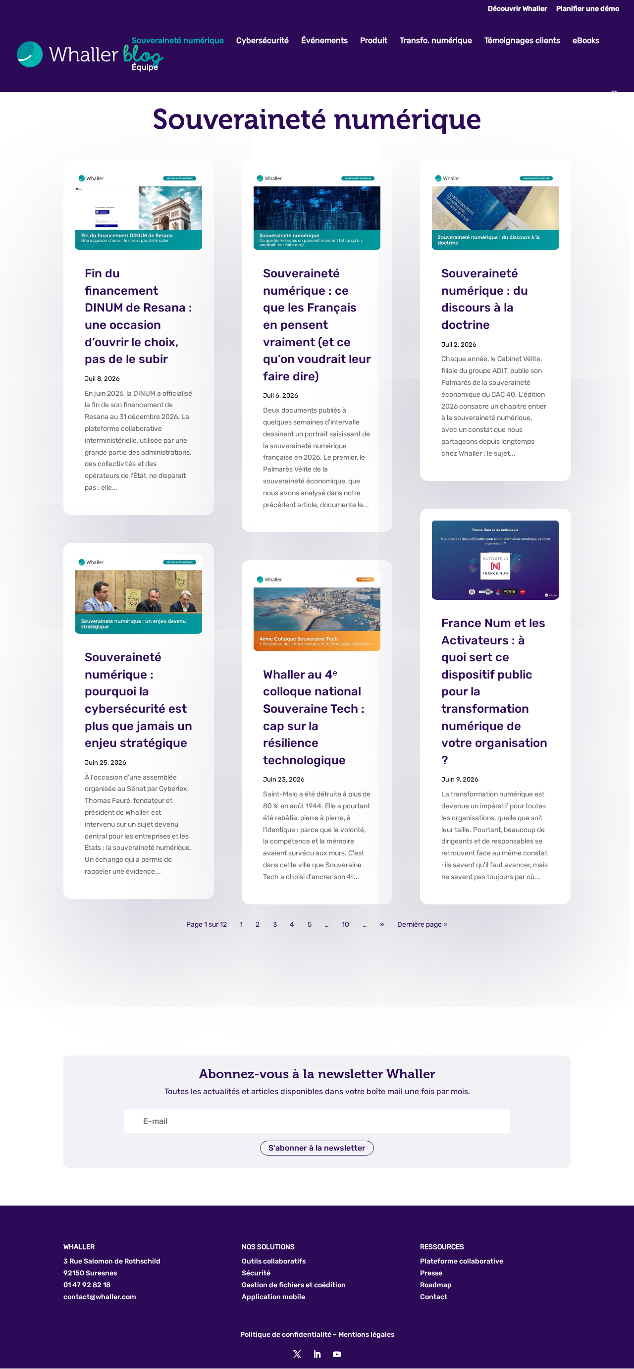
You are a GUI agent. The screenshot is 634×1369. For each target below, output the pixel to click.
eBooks (586, 41)
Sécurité (256, 1273)
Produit (373, 41)
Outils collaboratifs (274, 1261)
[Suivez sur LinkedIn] (317, 1354)
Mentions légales (366, 1334)
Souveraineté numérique (178, 41)
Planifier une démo (587, 9)
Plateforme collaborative (461, 1261)
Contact (433, 1297)
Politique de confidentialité (285, 1334)
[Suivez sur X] (297, 1354)
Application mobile (273, 1297)
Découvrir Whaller (517, 9)
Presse (431, 1273)
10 (345, 925)
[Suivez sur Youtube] (337, 1354)
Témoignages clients (522, 41)
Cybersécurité (262, 41)
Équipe (145, 68)
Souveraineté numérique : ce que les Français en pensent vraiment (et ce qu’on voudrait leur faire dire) (316, 324)
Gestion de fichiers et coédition (294, 1285)
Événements (324, 41)
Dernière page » (422, 925)
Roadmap (436, 1285)
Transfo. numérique (436, 41)
